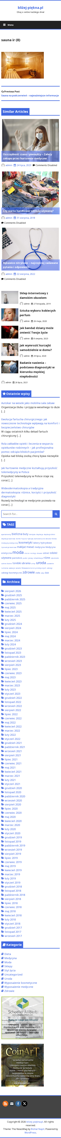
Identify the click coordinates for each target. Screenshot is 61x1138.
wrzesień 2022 (13, 706)
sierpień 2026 (13, 591)
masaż (30, 547)
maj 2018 (10, 911)
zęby (42, 573)
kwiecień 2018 (13, 915)
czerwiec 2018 (13, 907)
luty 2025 (10, 620)
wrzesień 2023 (13, 661)
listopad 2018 (13, 890)
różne (47, 557)
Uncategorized (13, 974)
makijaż (21, 547)
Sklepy (8, 966)
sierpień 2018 (13, 899)
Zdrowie (9, 991)
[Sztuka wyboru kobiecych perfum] (9, 320)
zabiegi (49, 568)
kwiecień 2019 (13, 870)
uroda (41, 562)
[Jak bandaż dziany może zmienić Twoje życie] (9, 337)
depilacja (39, 534)
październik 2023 (15, 656)
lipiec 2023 (11, 669)
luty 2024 (10, 644)
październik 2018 (15, 895)
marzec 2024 (12, 640)
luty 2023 (10, 689)
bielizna (17, 534)
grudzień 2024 (13, 624)
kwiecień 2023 (13, 681)
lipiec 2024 (11, 632)
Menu (10, 24)
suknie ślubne (6, 564)
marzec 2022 (12, 730)
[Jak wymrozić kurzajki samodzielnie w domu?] (9, 355)
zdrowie (29, 572)
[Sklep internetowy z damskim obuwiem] (9, 302)
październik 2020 (15, 796)
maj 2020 (10, 817)
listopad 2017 (13, 931)
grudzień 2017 (13, 927)
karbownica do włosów (42, 539)
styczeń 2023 (12, 693)
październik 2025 (15, 599)
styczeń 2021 (12, 784)
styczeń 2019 (12, 882)
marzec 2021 (12, 775)
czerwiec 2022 (13, 718)
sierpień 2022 (13, 710)
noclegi (33, 553)
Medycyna (10, 958)
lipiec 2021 (11, 759)
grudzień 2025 (13, 595)
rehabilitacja (38, 558)
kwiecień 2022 (13, 726)
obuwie (39, 553)
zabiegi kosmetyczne (11, 572)
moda (18, 552)
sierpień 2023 (13, 665)
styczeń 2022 (12, 739)
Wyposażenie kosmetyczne (20, 982)
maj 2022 (10, 722)
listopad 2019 (13, 841)
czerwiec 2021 (13, 763)
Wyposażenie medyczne (18, 986)
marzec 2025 (12, 615)
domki (18, 539)
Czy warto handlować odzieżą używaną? (28, 211)
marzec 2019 (12, 874)
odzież (46, 553)
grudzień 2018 (13, 886)
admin (9, 165)
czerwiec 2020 (13, 812)
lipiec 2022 (11, 714)
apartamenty (6, 534)
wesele (18, 568)
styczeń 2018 (12, 923)
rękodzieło (55, 558)
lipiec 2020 (11, 808)
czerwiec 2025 (13, 603)
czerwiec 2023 (13, 673)
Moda (7, 962)
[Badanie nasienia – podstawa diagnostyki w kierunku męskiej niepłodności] (9, 372)
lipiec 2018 (11, 903)
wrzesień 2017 (13, 936)
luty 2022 (10, 734)
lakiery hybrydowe (42, 542)
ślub (47, 572)
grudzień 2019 (13, 837)
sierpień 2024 (13, 628)
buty (25, 534)
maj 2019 (10, 866)
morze (27, 553)
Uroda (8, 978)
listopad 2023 (13, 652)
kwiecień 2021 (13, 771)
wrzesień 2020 (13, 800)
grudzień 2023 (13, 648)
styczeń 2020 (12, 833)
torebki (16, 563)
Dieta (7, 954)
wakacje (12, 568)
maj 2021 (10, 767)
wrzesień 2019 (13, 849)
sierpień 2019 (13, 853)
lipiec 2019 (11, 858)
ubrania (26, 563)
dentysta (32, 534)
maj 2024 (10, 636)
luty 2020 (10, 829)
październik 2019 (15, 845)
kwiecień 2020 (13, 821)
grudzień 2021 (13, 743)
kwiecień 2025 (13, 611)
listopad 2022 (13, 702)
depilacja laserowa (8, 539)
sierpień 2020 (13, 804)
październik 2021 (15, 747)
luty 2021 (10, 780)
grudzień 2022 (13, 698)
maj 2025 (10, 607)
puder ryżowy (28, 558)
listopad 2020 (13, 792)
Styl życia (9, 970)
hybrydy (30, 539)
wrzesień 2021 (13, 751)
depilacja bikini (49, 534)
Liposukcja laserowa (8, 547)
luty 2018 (10, 919)
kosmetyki (25, 542)
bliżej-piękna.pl (30, 7)
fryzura (24, 539)
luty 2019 (10, 878)
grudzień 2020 (13, 788)
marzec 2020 (12, 825)
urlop (33, 564)
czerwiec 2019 (13, 862)
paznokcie (17, 557)
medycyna (40, 547)
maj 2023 (10, 677)
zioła (37, 572)
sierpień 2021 (13, 755)
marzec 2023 (12, 685)
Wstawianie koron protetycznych (34, 568)
